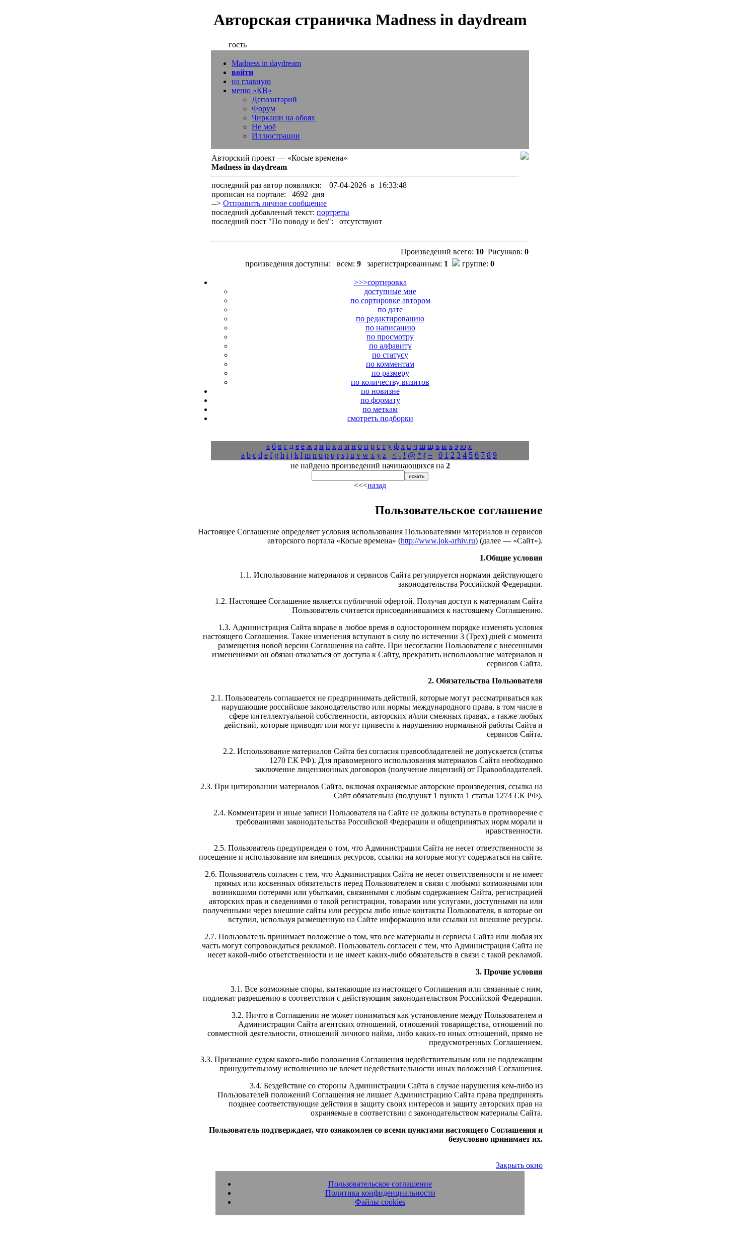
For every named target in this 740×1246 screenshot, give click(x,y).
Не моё (264, 126)
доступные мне (390, 291)
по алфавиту (390, 345)
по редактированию (390, 318)
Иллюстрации (276, 135)
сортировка (380, 282)
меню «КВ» (252, 90)
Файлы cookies (380, 1202)
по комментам (390, 364)
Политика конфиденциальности (380, 1193)
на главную (251, 81)
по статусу (390, 355)
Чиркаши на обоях (283, 117)
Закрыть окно (519, 1165)
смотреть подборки (380, 418)
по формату (380, 400)
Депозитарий (274, 99)
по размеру (390, 373)
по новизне (380, 391)
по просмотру (390, 336)
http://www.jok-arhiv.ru (438, 540)
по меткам (380, 409)
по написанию (390, 327)
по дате (390, 309)
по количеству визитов (390, 382)
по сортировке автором (390, 300)
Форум (263, 108)
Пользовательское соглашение (380, 1184)
